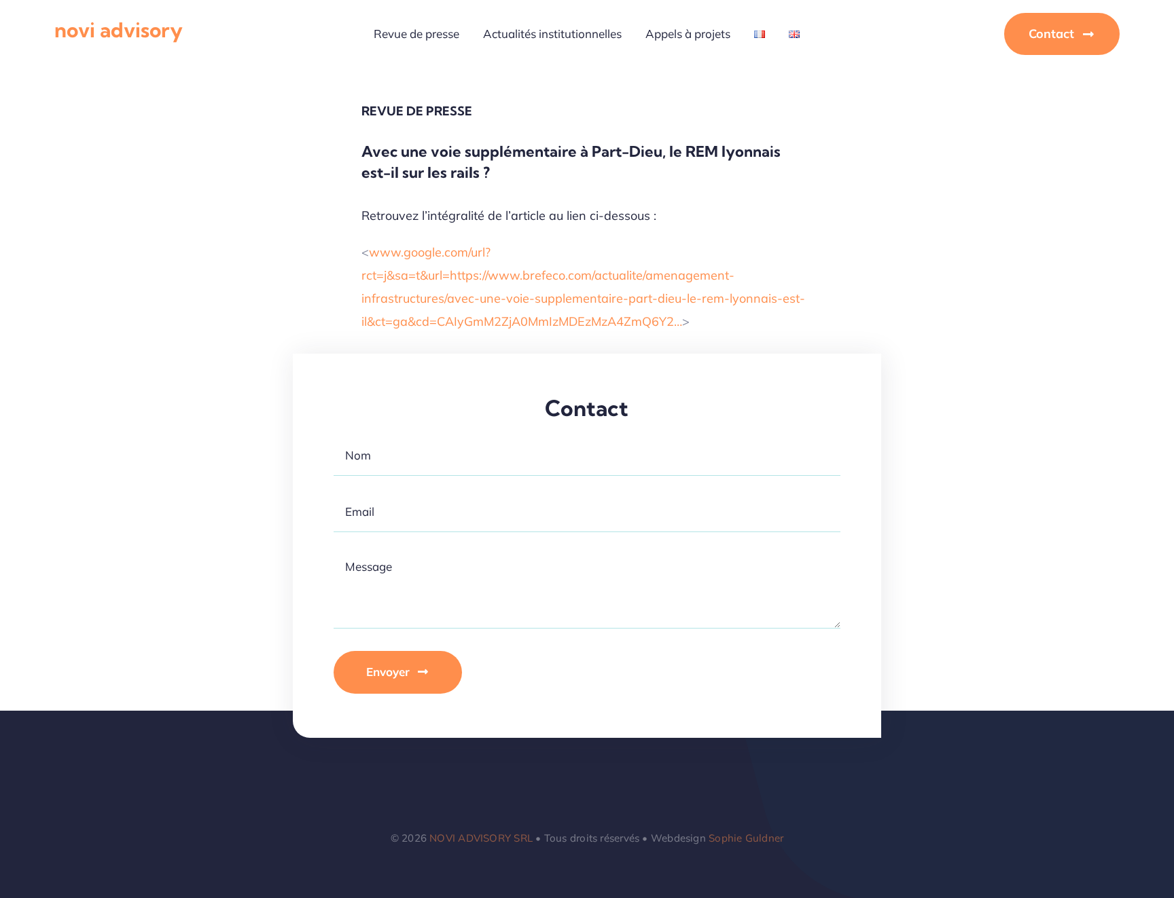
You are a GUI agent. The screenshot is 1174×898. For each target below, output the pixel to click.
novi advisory (118, 30)
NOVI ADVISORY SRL (481, 837)
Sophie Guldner (746, 837)
